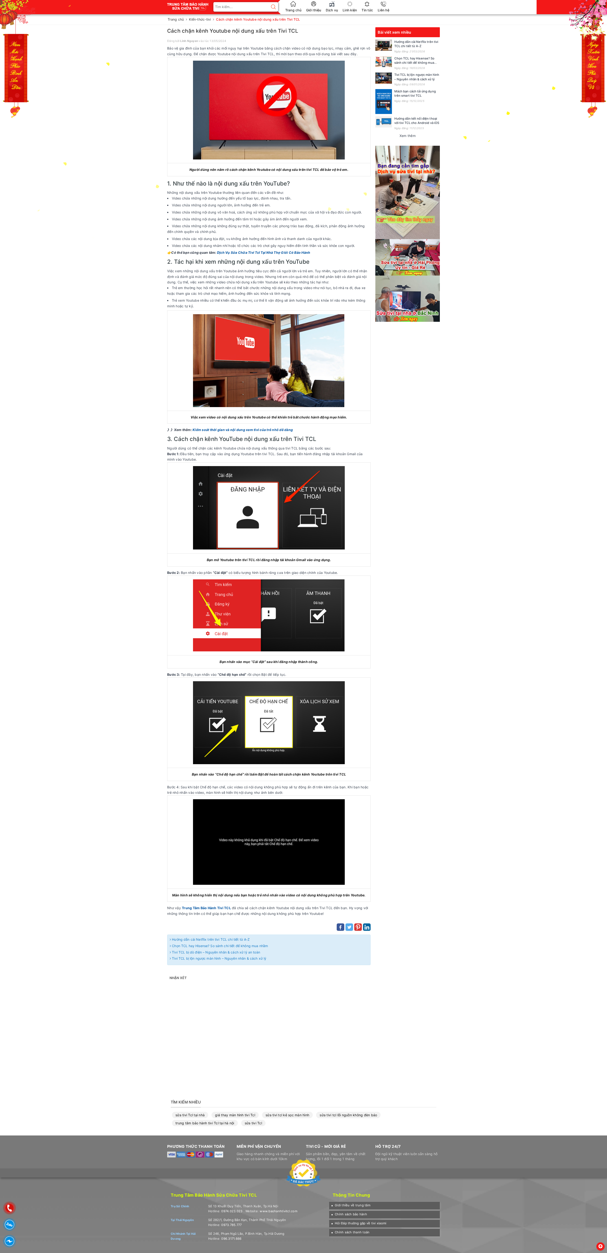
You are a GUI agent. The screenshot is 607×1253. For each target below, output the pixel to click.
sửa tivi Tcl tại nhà (190, 1115)
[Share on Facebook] (340, 927)
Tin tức (367, 10)
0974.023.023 (231, 1211)
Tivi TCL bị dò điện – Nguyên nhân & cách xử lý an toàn (215, 952)
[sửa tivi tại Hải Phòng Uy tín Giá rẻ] (407, 257)
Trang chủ (293, 10)
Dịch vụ (332, 10)
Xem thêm (408, 136)
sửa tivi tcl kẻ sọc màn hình (287, 1115)
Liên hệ (383, 10)
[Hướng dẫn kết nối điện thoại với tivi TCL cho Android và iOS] (383, 121)
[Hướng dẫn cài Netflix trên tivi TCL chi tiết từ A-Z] (383, 45)
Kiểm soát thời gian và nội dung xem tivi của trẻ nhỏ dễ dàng (243, 430)
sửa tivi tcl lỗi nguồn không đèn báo (348, 1115)
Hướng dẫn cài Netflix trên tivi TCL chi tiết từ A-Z (210, 939)
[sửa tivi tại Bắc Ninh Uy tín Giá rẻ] (407, 298)
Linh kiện (350, 10)
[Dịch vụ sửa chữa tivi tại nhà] (407, 192)
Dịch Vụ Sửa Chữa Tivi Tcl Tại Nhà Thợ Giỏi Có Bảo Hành (263, 252)
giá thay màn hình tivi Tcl (235, 1115)
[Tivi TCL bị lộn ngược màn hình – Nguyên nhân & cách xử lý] (383, 78)
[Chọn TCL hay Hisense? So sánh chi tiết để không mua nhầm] (383, 61)
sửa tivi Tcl (253, 1123)
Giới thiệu (313, 10)
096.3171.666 (231, 1238)
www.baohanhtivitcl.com (278, 1211)
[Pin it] (358, 927)
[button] (350, 1205)
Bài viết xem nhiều (394, 32)
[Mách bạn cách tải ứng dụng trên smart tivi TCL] (383, 101)
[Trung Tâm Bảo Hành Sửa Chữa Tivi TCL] (188, 5)
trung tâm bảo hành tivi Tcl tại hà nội (204, 1123)
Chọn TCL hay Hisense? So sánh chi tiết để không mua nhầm (219, 946)
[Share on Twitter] (349, 927)
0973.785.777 (231, 1225)
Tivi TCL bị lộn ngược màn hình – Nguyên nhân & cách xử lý (218, 958)
